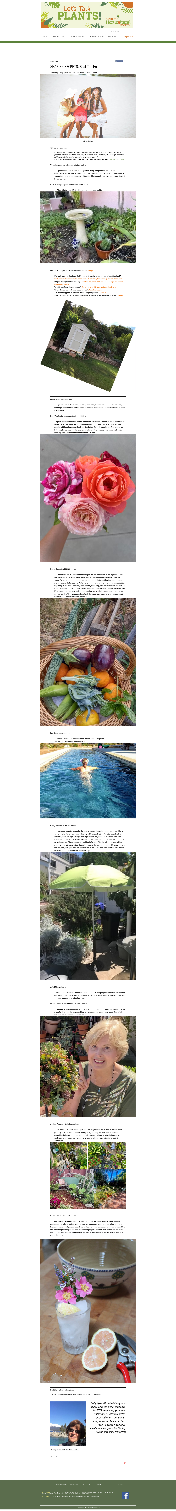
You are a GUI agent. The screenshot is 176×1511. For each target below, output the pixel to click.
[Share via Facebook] (51, 1457)
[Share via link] (56, 1457)
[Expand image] (68, 1155)
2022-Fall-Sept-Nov (72, 1450)
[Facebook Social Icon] (125, 1495)
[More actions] (124, 61)
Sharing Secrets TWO (58, 1450)
